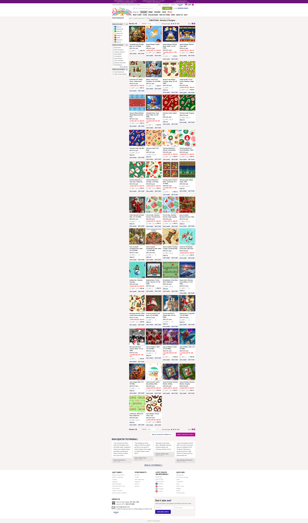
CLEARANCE (179, 481)
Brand (151, 12)
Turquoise (119, 29)
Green (118, 31)
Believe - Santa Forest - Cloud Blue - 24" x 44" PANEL (153, 80)
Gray (117, 42)
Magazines (137, 481)
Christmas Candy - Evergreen (187, 113)
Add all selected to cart (185, 434)
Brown (118, 40)
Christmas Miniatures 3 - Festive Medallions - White (187, 149)
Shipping (178, 488)
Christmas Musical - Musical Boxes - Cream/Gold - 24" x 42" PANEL (170, 181)
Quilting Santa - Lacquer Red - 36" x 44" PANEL (187, 314)
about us (179, 15)
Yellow (118, 33)
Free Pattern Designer (182, 477)
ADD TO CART (141, 53)
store (145, 15)
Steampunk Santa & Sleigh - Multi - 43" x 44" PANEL (137, 45)
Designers (115, 481)
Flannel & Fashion (117, 490)
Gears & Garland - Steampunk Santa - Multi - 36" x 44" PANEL (136, 248)
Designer (157, 12)
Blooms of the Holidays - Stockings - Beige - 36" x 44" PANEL (170, 81)
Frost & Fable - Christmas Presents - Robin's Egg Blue (170, 216)
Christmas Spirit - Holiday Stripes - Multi (186, 181)
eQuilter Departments (139, 18)
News (177, 484)
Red (117, 37)
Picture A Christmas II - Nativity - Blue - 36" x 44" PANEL (169, 315)
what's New (137, 15)
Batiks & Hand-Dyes (117, 477)
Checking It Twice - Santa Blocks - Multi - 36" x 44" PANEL (152, 115)
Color (164, 12)
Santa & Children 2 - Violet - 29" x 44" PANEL (170, 348)
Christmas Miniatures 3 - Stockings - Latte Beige (152, 181)
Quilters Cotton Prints (118, 475)
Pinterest (160, 486)
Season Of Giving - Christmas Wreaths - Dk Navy (170, 383)
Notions (137, 484)
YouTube (160, 491)
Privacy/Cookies (180, 493)
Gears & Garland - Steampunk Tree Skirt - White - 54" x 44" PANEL (153, 248)
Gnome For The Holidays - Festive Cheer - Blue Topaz (186, 248)
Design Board (180, 475)
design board (153, 15)
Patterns (137, 486)
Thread (136, 477)
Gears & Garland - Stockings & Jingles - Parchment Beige (170, 248)
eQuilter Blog (159, 479)
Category (144, 12)
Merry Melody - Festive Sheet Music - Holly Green (170, 281)
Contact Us (116, 499)
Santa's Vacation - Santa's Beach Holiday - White (153, 383)
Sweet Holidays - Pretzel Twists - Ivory (152, 414)
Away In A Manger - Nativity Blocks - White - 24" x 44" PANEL (170, 46)
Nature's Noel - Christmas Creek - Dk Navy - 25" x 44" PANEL (186, 282)
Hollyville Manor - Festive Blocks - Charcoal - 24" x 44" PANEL (153, 282)
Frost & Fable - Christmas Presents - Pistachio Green (153, 216)
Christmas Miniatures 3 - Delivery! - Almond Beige (169, 149)
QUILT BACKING (116, 484)
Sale (170, 12)
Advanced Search (183, 8)
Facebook (160, 483)
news (173, 15)
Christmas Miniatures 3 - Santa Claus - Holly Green (136, 181)
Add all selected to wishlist (161, 434)
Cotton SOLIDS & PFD (118, 486)
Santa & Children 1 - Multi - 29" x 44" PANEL (153, 348)
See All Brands (124, 67)
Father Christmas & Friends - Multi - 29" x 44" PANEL (137, 216)
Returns (178, 490)
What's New (159, 477)
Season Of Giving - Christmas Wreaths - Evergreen (187, 383)
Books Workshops (139, 479)
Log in (159, 4)
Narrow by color (117, 24)
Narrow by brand (118, 45)
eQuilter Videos (160, 481)
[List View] (194, 23)
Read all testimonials (153, 465)
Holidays (148, 18)
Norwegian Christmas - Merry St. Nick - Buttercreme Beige (137, 314)
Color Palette (116, 488)
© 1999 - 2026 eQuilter (153, 521)
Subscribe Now (162, 512)
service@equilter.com (123, 507)
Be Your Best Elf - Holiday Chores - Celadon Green (136, 80)
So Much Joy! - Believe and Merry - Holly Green (136, 414)
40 (173, 24)
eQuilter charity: (181, 1)
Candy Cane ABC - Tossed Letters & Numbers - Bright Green (187, 81)
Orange (118, 35)
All (171, 24)
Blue (117, 27)
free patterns (164, 15)
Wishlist (173, 4)
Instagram (160, 489)
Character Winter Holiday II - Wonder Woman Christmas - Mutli (137, 115)
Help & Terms (180, 486)
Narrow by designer (119, 69)
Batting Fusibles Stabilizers (119, 493)
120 (178, 24)
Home (130, 18)
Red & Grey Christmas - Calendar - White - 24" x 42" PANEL (136, 348)
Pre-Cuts (137, 475)
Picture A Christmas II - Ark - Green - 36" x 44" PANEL (153, 314)
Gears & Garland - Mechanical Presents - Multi (187, 216)
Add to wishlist (133, 53)
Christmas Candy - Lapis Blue (137, 148)
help (186, 15)
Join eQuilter (166, 4)
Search (167, 8)
